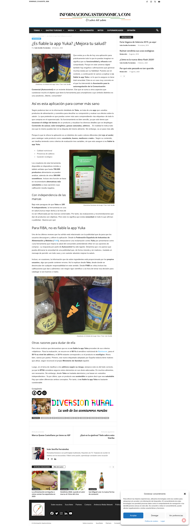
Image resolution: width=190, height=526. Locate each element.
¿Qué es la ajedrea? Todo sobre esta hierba (97, 436)
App (53, 418)
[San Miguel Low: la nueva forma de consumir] (102, 480)
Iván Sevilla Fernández (42, 48)
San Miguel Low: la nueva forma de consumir (101, 493)
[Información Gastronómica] (95, 15)
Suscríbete (69, 505)
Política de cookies (151, 521)
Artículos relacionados (42, 467)
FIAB (56, 241)
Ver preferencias (176, 515)
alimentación (45, 418)
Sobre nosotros (56, 505)
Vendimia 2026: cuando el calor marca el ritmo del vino (72, 493)
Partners (79, 505)
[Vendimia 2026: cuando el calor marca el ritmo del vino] (73, 480)
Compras (71, 418)
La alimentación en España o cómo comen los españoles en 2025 (43, 494)
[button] (185, 494)
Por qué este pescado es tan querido (137, 68)
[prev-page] (110, 467)
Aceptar (133, 515)
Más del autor (58, 467)
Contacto (88, 505)
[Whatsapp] (44, 393)
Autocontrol (61, 418)
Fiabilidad (84, 418)
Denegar (154, 515)
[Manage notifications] (184, 520)
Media (71, 30)
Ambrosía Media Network (103, 505)
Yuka (106, 418)
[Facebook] (147, 2)
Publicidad (93, 418)
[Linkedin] (55, 459)
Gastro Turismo (54, 30)
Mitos (100, 30)
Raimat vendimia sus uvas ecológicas (137, 50)
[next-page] (113, 467)
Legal (163, 521)
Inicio (33, 36)
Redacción (123, 54)
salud (101, 418)
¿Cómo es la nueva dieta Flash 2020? (137, 59)
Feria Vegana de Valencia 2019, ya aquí (138, 42)
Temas (37, 30)
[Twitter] (155, 2)
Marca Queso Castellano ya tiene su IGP (51, 435)
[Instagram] (151, 2)
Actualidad (41, 36)
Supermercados (115, 30)
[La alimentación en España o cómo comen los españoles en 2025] (45, 480)
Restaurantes (87, 30)
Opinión (131, 30)
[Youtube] (159, 2)
